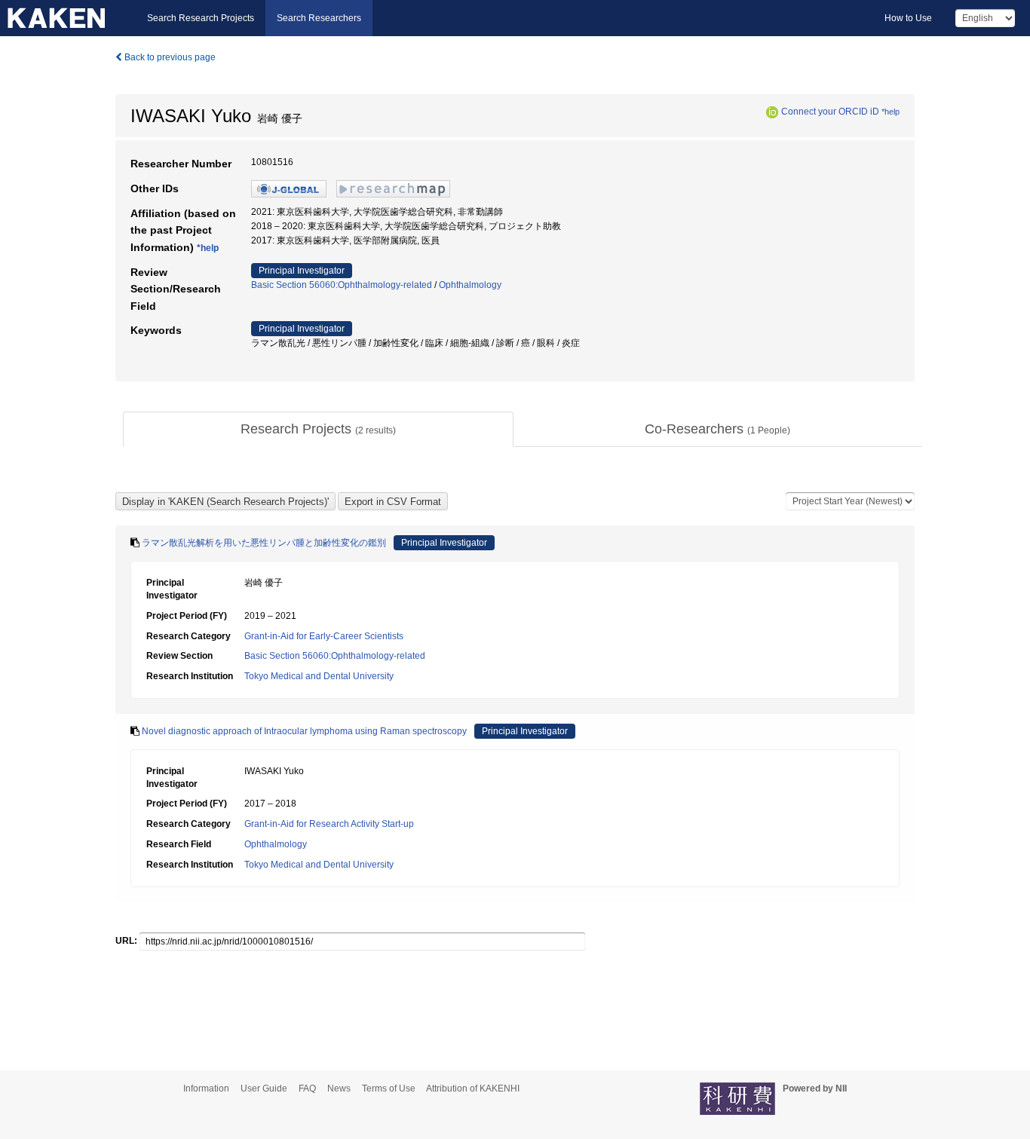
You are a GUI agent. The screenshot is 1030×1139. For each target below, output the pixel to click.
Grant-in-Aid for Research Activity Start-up (329, 824)
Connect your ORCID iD (830, 111)
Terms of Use (388, 1088)
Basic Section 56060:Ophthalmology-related (341, 285)
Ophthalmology (470, 285)
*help (890, 111)
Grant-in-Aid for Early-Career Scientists (323, 636)
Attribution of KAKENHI (473, 1088)
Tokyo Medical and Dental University (319, 676)
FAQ (307, 1088)
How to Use (908, 18)
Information (206, 1088)
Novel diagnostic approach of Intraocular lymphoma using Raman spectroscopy (304, 731)
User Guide (264, 1088)
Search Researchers (319, 18)
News (339, 1088)
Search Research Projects (200, 18)
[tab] (318, 430)
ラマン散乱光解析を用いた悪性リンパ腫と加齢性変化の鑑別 (264, 542)
